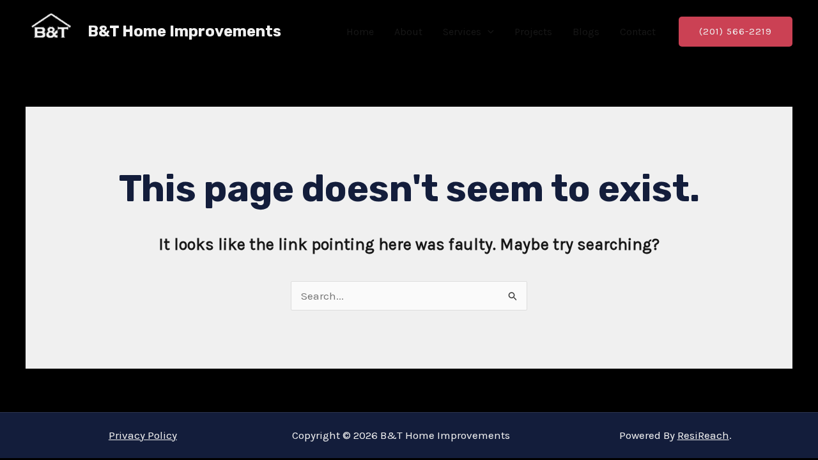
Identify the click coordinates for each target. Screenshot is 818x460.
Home (360, 32)
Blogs (586, 32)
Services (462, 32)
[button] (487, 32)
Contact (638, 32)
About (408, 32)
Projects (533, 32)
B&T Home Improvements (184, 31)
